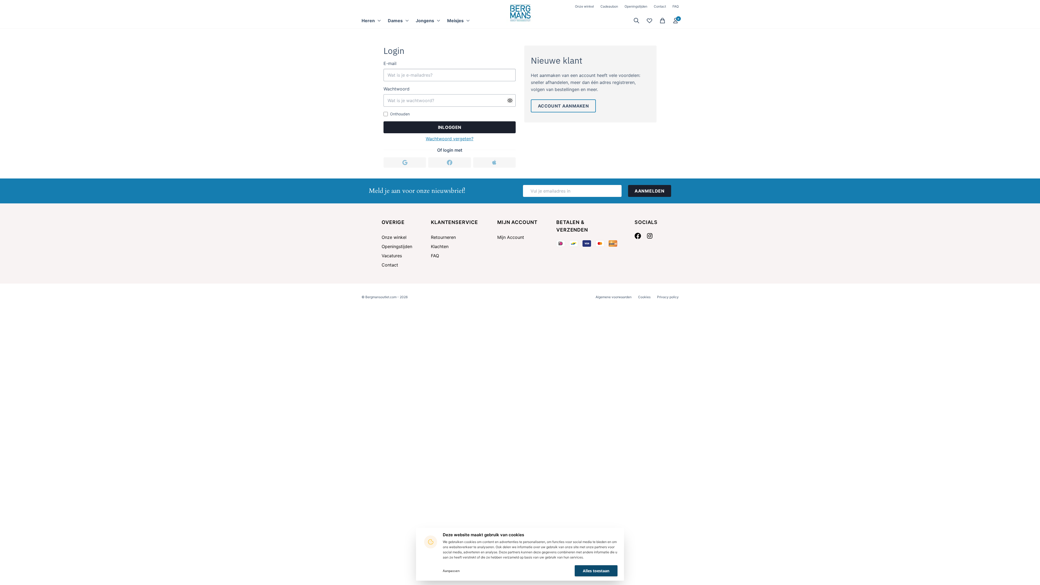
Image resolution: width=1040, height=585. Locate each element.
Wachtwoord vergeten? (449, 138)
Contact (660, 6)
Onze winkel (584, 6)
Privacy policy (668, 297)
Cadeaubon (609, 6)
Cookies (644, 297)
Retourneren (443, 237)
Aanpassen (451, 570)
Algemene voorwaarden (614, 297)
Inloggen (449, 127)
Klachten (439, 246)
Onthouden (400, 114)
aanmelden (650, 191)
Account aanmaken (563, 106)
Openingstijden (636, 6)
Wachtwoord (397, 89)
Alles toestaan (596, 570)
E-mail (390, 63)
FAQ (675, 6)
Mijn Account (510, 237)
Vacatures (392, 255)
